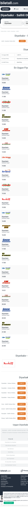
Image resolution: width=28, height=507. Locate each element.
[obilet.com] (9, 4)
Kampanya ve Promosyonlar (7, 486)
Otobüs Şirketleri (4, 483)
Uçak (17, 9)
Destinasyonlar (4, 481)
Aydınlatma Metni (7, 497)
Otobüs (6, 9)
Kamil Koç (19, 62)
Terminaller (3, 484)
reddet (18, 496)
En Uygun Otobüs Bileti (6, 477)
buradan (14, 500)
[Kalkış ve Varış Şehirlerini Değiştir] (23, 23)
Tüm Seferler (4, 479)
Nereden (7, 21)
